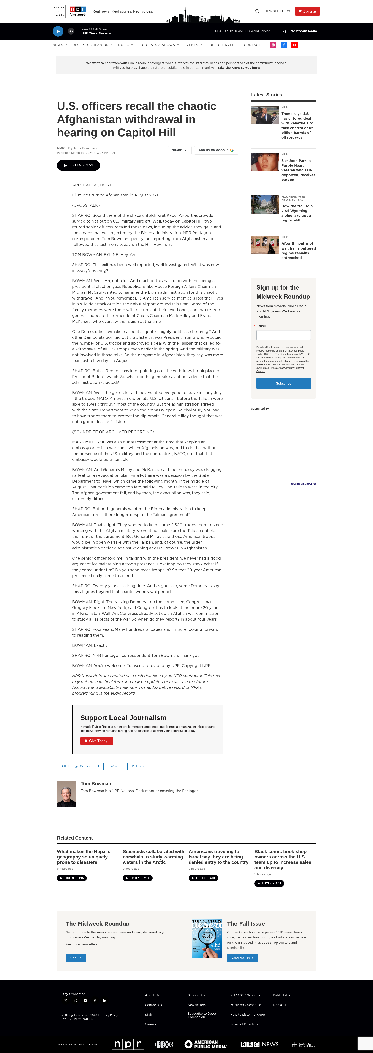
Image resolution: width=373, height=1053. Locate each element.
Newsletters (277, 11)
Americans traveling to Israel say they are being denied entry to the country (218, 857)
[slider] (78, 31)
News (58, 45)
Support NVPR (221, 45)
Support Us (196, 995)
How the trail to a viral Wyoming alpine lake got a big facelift (297, 213)
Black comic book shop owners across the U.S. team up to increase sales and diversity (282, 859)
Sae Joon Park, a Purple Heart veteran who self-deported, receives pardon (298, 170)
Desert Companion (91, 45)
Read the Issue (242, 958)
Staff (148, 1015)
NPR (284, 107)
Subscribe (283, 383)
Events (191, 45)
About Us (152, 995)
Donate (309, 11)
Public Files (281, 995)
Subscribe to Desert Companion (203, 1015)
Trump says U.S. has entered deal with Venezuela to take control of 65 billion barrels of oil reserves (297, 125)
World (115, 766)
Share (177, 150)
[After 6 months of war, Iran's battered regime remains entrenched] (265, 245)
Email (261, 326)
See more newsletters (82, 944)
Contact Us (153, 1005)
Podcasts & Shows (156, 45)
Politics (138, 766)
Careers (150, 1024)
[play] (58, 31)
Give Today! (99, 741)
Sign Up (76, 958)
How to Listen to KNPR (247, 1015)
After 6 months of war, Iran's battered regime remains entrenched (298, 250)
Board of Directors (244, 1024)
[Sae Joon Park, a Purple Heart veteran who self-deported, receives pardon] (265, 162)
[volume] (71, 31)
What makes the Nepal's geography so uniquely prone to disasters (83, 857)
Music (123, 45)
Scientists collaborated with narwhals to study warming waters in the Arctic (153, 857)
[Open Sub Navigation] (66, 45)
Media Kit (280, 1005)
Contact (252, 45)
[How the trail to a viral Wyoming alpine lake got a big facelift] (265, 204)
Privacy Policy (109, 1015)
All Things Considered (80, 766)
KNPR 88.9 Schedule (245, 995)
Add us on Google (213, 150)
